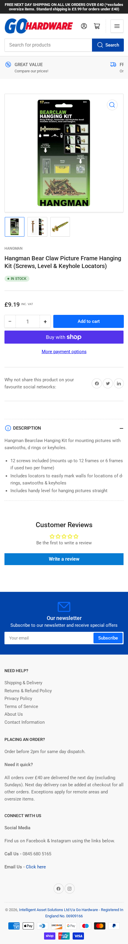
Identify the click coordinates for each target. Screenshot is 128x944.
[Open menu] (117, 26)
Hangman (13, 248)
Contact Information (24, 722)
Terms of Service (21, 706)
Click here (36, 867)
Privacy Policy (18, 698)
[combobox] (64, 45)
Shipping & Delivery (23, 682)
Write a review (64, 559)
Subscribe (108, 638)
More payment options (64, 351)
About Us (13, 714)
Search (112, 45)
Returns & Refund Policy (28, 690)
